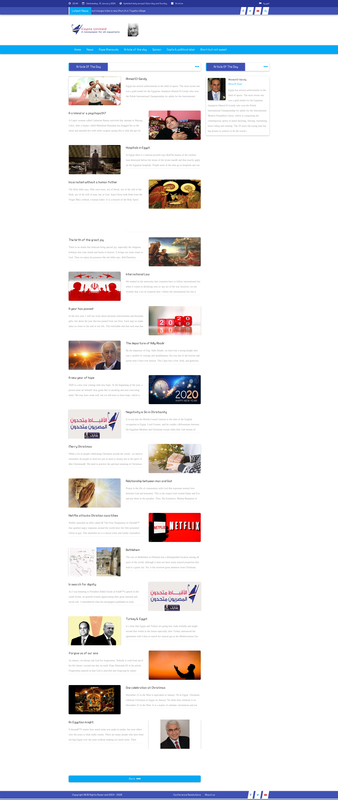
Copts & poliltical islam (181, 49)
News (90, 49)
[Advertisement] (321, 111)
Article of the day (135, 49)
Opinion (156, 49)
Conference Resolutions (187, 794)
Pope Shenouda (108, 49)
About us (210, 794)
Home (77, 49)
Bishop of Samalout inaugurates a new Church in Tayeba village (123, 11)
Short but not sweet (213, 49)
